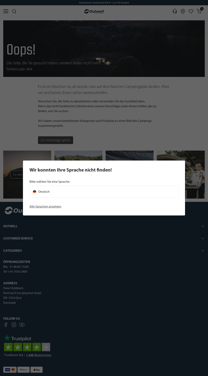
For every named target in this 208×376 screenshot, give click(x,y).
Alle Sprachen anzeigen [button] (45, 206)
